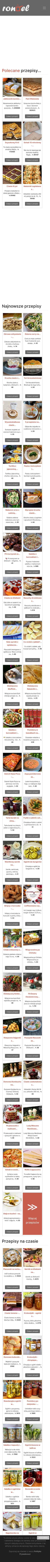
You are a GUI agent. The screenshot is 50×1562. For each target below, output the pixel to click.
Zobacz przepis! (12, 116)
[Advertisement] (25, 41)
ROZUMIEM (43, 1538)
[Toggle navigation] (44, 7)
